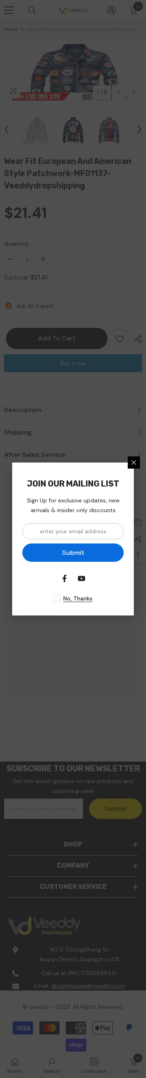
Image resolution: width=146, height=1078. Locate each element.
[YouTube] (81, 578)
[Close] (134, 462)
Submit (73, 552)
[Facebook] (64, 578)
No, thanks (77, 598)
